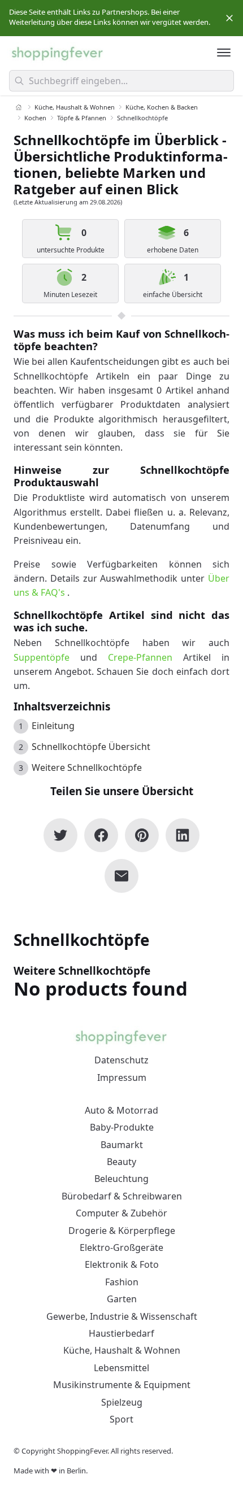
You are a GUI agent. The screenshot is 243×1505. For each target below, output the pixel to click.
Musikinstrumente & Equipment (121, 1385)
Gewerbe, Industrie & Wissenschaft (121, 1316)
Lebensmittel (121, 1368)
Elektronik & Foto (122, 1264)
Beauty (121, 1161)
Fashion (121, 1282)
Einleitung (53, 726)
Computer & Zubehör (121, 1213)
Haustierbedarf (121, 1333)
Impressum (121, 1077)
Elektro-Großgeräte (121, 1247)
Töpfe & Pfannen (81, 118)
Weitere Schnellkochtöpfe (87, 768)
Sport (121, 1419)
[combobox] (121, 80)
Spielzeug (121, 1402)
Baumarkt (122, 1144)
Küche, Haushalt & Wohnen (74, 107)
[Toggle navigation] (223, 52)
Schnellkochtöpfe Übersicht (91, 747)
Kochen (35, 118)
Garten (122, 1299)
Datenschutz (121, 1060)
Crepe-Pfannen (140, 657)
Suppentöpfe (42, 657)
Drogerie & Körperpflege (121, 1230)
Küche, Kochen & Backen (161, 107)
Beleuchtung (121, 1178)
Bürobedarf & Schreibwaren (122, 1196)
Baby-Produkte (122, 1127)
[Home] (19, 107)
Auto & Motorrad (121, 1110)
